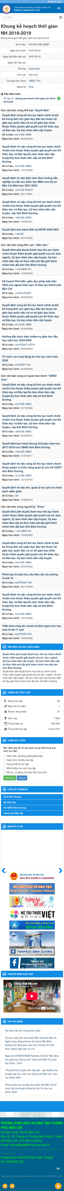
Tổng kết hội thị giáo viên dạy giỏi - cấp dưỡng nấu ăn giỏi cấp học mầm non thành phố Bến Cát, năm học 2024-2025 (31, 1073)
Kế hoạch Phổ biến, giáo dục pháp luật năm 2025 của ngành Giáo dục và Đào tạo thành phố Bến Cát (31, 285)
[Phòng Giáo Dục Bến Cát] (6, 8)
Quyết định (34, 68)
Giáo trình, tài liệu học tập (20, 760)
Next (55, 996)
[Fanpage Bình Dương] (32, 943)
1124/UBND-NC (23, 269)
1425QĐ (19, 233)
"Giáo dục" (42, 245)
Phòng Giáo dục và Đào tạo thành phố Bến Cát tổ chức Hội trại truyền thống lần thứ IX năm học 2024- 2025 (31, 1088)
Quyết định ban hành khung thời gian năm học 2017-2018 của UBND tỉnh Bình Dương (31, 445)
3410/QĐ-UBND (23, 475)
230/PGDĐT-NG (23, 634)
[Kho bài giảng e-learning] (32, 876)
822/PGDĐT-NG (23, 582)
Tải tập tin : (29, 100)
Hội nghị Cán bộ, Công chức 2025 (22, 1030)
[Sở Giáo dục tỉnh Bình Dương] (32, 924)
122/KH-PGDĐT (23, 293)
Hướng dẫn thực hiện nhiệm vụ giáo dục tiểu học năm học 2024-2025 (30, 338)
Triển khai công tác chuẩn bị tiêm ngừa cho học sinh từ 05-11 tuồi (31, 627)
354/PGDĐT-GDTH (25, 344)
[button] (59, 98)
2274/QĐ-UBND (23, 166)
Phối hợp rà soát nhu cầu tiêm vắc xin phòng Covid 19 (30, 576)
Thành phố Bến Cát (13, 813)
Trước (5, 871)
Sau (59, 871)
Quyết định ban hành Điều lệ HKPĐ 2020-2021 (30, 229)
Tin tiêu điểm (15, 1021)
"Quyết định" (42, 110)
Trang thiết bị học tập (18, 764)
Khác (31, 86)
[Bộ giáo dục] (32, 888)
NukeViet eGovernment (23, 1176)
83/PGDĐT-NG (22, 364)
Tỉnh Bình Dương (12, 796)
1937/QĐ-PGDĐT (24, 189)
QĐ (16, 495)
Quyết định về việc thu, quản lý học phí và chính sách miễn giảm (32, 489)
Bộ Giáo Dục (9, 802)
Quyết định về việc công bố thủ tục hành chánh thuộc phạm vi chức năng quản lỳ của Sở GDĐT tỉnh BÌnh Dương (32, 467)
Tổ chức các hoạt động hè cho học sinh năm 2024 (30, 358)
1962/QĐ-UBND (23, 451)
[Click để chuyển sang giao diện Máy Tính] (12, 1186)
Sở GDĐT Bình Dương (14, 807)
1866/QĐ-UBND (23, 217)
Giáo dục (33, 74)
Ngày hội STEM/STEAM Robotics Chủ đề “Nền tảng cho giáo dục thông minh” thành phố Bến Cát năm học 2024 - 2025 (32, 1059)
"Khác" (40, 506)
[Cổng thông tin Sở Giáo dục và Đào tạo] (32, 962)
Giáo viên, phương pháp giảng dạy (25, 755)
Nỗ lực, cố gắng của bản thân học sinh (27, 772)
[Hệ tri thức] (32, 913)
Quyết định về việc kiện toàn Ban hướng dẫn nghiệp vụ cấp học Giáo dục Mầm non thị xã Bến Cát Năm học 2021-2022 (30, 181)
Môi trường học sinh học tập (21, 768)
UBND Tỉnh (35, 80)
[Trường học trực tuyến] (32, 901)
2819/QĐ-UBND (23, 134)
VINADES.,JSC (54, 1176)
